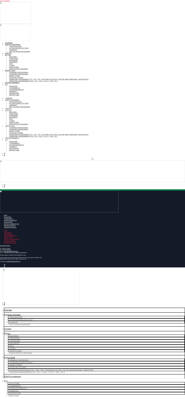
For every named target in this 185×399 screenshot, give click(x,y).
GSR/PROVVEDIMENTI (10, 225)
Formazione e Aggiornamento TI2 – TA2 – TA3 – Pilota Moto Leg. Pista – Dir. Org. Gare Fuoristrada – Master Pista (51, 370)
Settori (7, 333)
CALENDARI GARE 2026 (10, 227)
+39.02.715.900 (6, 248)
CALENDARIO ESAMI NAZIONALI (21, 362)
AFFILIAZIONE (7, 217)
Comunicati (13, 322)
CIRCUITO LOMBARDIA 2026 (11, 224)
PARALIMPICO (14, 343)
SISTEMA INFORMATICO (10, 220)
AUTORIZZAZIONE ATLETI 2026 (18, 48)
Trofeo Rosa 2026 (16, 317)
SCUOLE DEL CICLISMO (17, 367)
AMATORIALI (14, 336)
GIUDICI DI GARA (15, 351)
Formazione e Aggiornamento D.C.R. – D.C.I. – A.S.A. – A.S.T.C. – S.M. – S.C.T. (33, 81)
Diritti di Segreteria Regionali (19, 51)
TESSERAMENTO (8, 218)
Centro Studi (9, 357)
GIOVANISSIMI (14, 341)
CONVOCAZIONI (8, 222)
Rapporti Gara (14, 95)
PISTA (11, 346)
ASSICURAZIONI (15, 393)
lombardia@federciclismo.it (11, 251)
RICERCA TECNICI (15, 365)
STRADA (12, 348)
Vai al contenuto (5, 1)
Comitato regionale (12, 315)
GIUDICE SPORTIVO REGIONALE (18, 69)
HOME (5, 215)
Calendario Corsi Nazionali (18, 360)
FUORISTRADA (14, 338)
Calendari (9, 43)
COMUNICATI (14, 391)
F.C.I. (6, 84)
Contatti (8, 53)
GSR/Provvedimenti (12, 83)
